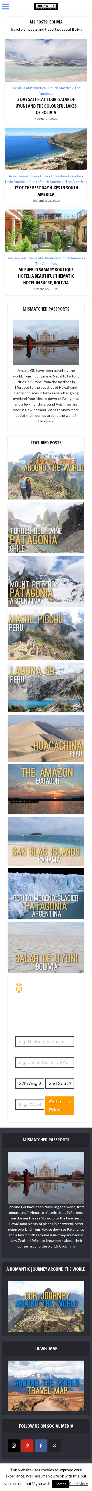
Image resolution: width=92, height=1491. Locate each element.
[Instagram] (14, 1445)
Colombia (58, 176)
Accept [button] (60, 1484)
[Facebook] (41, 1445)
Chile (44, 176)
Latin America (35, 87)
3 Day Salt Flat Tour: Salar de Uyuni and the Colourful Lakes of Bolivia (46, 105)
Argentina (17, 176)
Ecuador (74, 176)
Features (26, 258)
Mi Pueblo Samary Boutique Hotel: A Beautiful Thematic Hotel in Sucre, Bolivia (46, 275)
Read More (78, 1483)
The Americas (76, 181)
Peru (33, 181)
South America (60, 87)
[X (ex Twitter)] (54, 1445)
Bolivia (17, 87)
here (50, 421)
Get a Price (55, 1106)
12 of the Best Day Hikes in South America (46, 191)
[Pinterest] (27, 1445)
